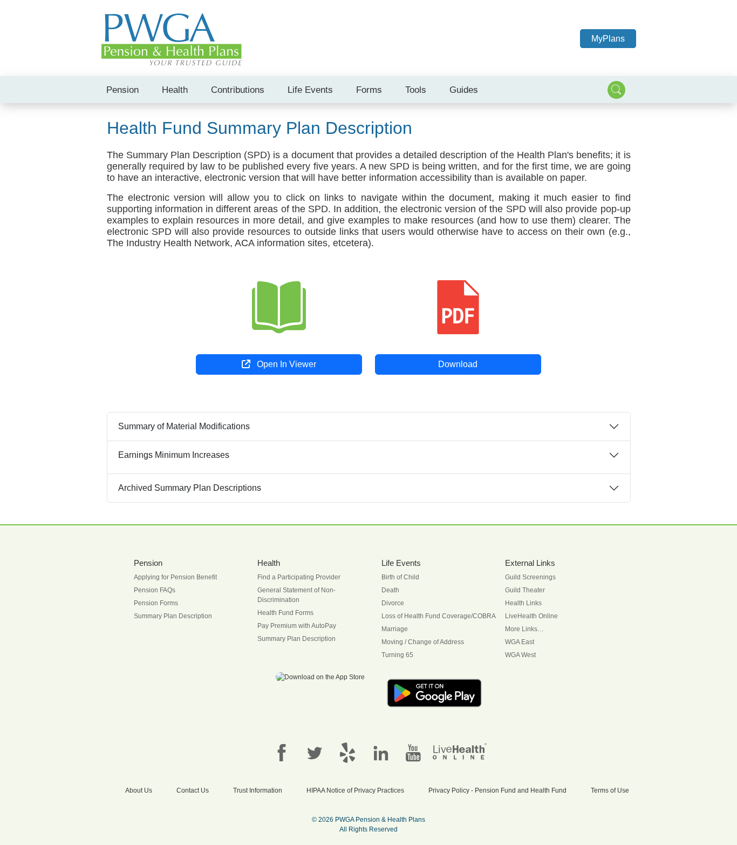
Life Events (310, 89)
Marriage (394, 629)
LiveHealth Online (531, 616)
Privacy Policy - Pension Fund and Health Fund (497, 790)
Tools (415, 89)
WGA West (520, 655)
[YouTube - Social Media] (413, 752)
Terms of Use (610, 790)
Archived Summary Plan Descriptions (189, 487)
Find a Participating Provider (298, 577)
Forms (369, 89)
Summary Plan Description (173, 616)
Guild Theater (525, 590)
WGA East (519, 642)
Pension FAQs (154, 590)
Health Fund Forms (285, 613)
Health (175, 89)
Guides (463, 89)
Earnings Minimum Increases (173, 454)
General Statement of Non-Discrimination (296, 595)
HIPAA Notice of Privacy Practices (355, 790)
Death (390, 590)
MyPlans (608, 38)
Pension (122, 89)
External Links (530, 563)
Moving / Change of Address (422, 642)
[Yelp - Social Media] (347, 752)
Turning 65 (397, 655)
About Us (138, 790)
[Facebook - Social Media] (281, 752)
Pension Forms (156, 603)
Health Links (523, 603)
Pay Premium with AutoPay (296, 626)
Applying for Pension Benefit (175, 577)
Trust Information (257, 790)
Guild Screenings (530, 577)
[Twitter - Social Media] (314, 752)
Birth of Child (400, 577)
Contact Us (192, 790)
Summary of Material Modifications (184, 426)
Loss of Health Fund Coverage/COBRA (438, 616)
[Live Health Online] (460, 750)
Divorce (392, 603)
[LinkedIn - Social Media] (380, 752)
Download (457, 364)
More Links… (524, 629)
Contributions (237, 89)
